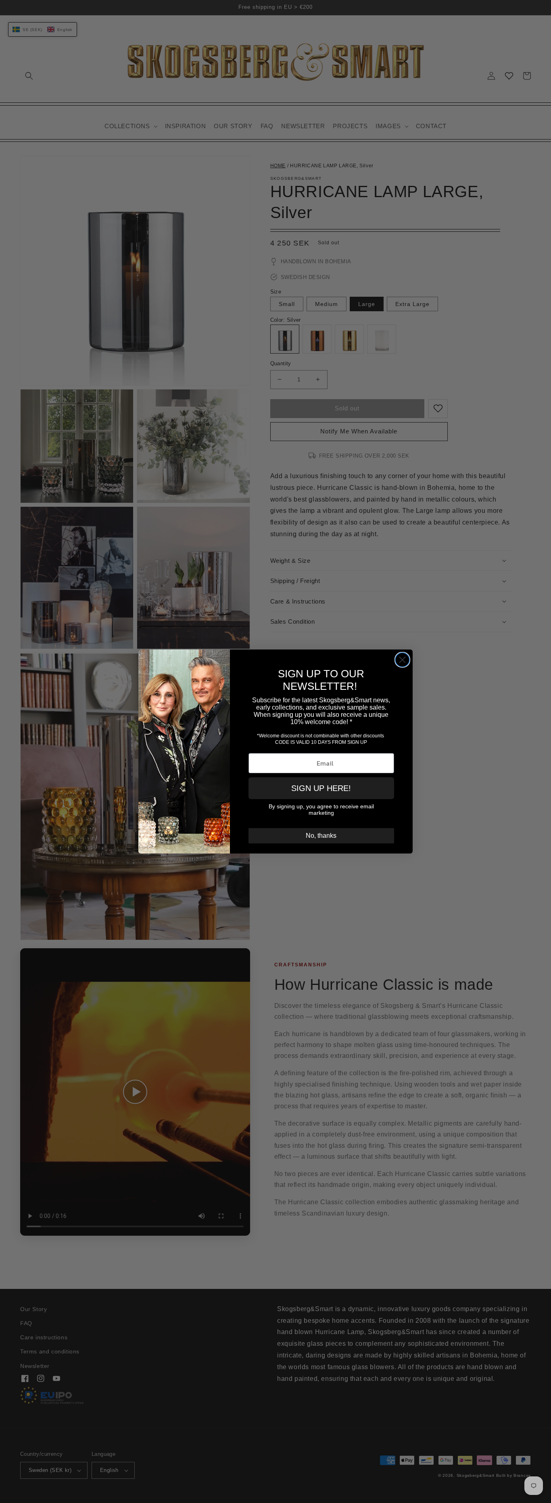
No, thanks (321, 835)
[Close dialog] (402, 660)
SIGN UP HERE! (321, 788)
